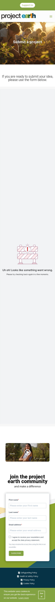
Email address (15, 525)
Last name (13, 513)
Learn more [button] (23, 598)
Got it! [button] (41, 594)
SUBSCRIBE (16, 554)
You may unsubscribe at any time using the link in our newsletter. (27, 546)
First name (13, 500)
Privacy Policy (29, 580)
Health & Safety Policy (29, 577)
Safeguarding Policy (29, 573)
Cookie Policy (28, 584)
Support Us (27, 5)
